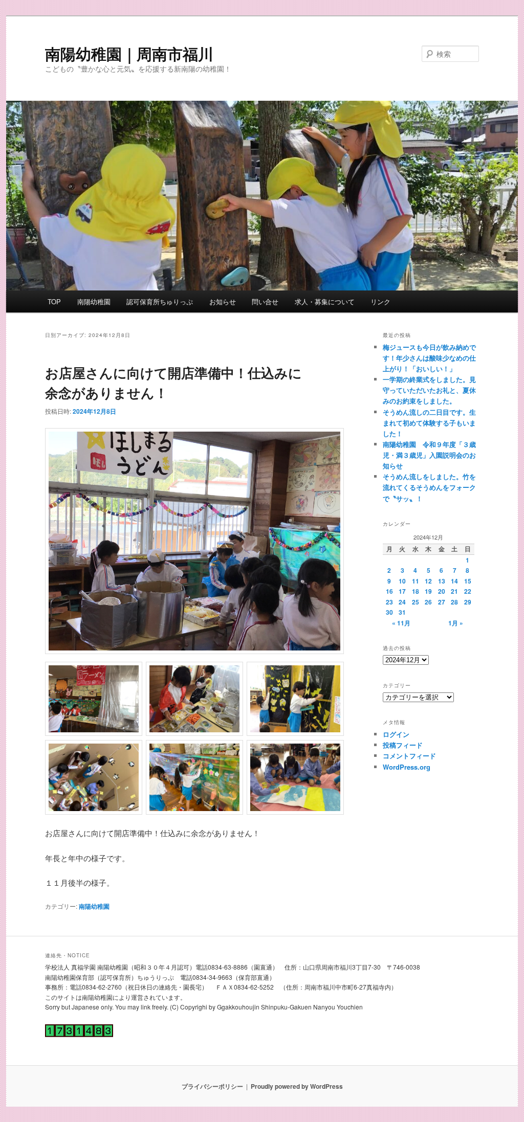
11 (415, 581)
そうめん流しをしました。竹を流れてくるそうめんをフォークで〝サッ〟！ (429, 487)
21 (454, 591)
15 (467, 581)
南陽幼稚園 (94, 301)
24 (402, 602)
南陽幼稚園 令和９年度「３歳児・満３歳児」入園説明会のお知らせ (429, 454)
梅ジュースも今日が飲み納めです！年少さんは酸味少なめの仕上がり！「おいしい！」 (429, 357)
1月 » (455, 622)
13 (441, 581)
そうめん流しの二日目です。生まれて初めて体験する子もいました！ (429, 422)
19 (428, 591)
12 (428, 581)
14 (454, 581)
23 (389, 602)
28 (454, 602)
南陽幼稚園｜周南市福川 (129, 53)
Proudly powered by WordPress (297, 1086)
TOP (54, 301)
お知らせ (222, 301)
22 (467, 591)
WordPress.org (406, 767)
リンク (380, 301)
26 (428, 602)
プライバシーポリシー (212, 1086)
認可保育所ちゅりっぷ (159, 301)
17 (402, 591)
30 (389, 612)
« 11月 (401, 622)
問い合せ (265, 301)
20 (441, 591)
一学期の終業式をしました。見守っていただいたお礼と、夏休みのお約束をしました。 (429, 390)
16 (389, 591)
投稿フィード (403, 745)
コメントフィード (409, 755)
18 (415, 591)
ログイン (396, 734)
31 (402, 612)
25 (415, 602)
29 (467, 602)
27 (441, 602)
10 (402, 581)
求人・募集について (325, 301)
